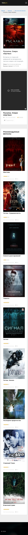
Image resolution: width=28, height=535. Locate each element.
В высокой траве (9, 505)
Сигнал (5, 339)
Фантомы (6, 172)
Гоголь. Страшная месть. (12, 213)
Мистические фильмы (8, 178)
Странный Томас (9, 463)
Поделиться (9, 120)
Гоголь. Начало (8, 380)
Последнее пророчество (12, 420)
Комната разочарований (11, 256)
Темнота (6, 298)
